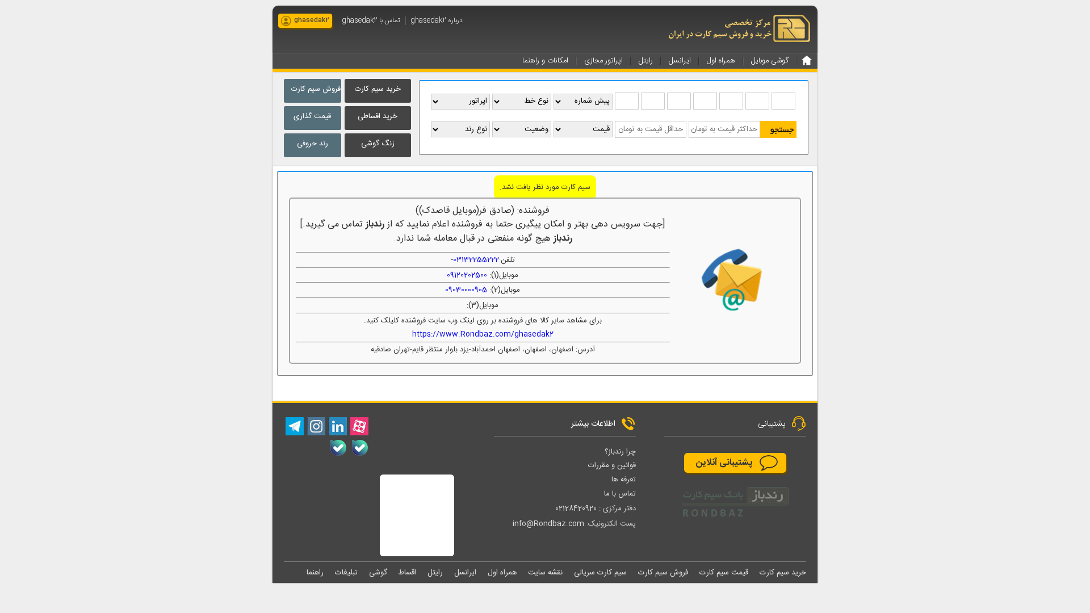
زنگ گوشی (378, 143)
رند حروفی (312, 143)
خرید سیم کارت (378, 89)
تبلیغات (346, 572)
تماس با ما (620, 494)
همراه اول (502, 572)
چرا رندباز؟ (620, 452)
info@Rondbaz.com (548, 524)
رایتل (435, 572)
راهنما (315, 572)
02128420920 (576, 508)
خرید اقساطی (377, 116)
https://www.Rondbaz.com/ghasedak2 (483, 334)
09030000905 (466, 290)
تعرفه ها (623, 479)
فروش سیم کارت (316, 89)
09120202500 (467, 275)
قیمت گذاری (312, 116)
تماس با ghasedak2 (371, 20)
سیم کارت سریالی (600, 572)
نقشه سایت (545, 572)
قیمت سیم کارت (723, 572)
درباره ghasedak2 (436, 20)
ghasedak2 (311, 20)
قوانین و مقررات (612, 465)
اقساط (407, 572)
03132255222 (476, 260)
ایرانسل (465, 572)
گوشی (378, 572)
